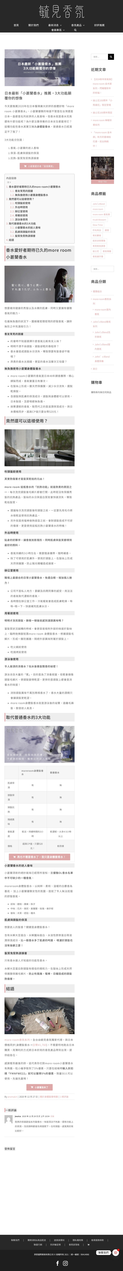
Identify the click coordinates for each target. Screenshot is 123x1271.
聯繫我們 (15, 1240)
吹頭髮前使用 (22, 203)
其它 (95, 368)
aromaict (12, 1096)
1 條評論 (64, 1096)
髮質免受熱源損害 (25, 236)
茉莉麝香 (97, 235)
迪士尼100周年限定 (102, 112)
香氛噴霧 (107, 251)
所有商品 (97, 230)
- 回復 (52, 1116)
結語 (11, 240)
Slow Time (98, 224)
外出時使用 (21, 207)
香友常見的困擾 (24, 191)
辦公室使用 (21, 211)
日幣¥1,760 (39, 1045)
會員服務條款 (97, 1240)
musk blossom (99, 219)
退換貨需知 (59, 1240)
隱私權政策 (78, 1240)
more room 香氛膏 (101, 214)
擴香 (107, 230)
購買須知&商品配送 (37, 1240)
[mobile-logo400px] (61, 6)
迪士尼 (96, 251)
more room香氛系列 (17, 1040)
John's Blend (99, 203)
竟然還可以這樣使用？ (21, 199)
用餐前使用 (21, 215)
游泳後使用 (21, 219)
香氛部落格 (74, 1244)
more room (98, 209)
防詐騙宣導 (55, 1244)
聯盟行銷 (38, 1244)
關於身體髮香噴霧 (49, 1096)
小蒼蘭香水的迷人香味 (27, 227)
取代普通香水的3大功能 (22, 223)
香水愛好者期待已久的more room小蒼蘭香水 (35, 186)
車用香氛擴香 (99, 245)
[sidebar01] (102, 157)
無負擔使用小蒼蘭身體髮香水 (31, 195)
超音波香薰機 (99, 240)
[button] (75, 30)
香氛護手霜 (98, 256)
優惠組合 (97, 291)
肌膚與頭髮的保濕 (25, 232)
